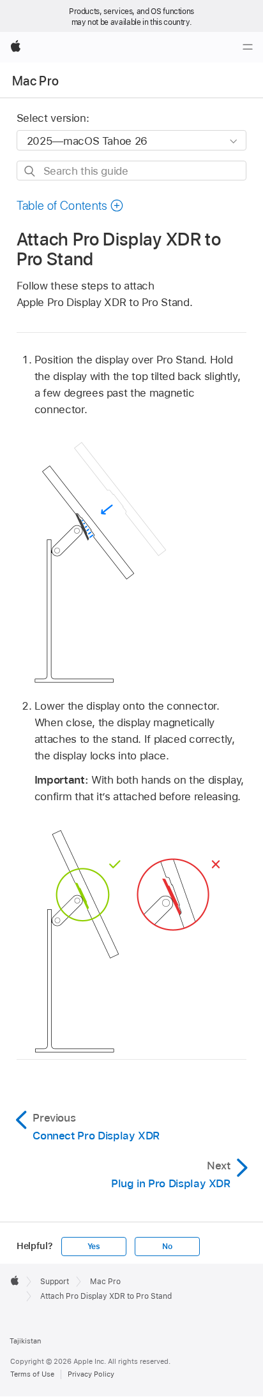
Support (54, 1281)
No (167, 1246)
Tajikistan (25, 1340)
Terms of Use (32, 1374)
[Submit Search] (30, 171)
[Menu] (247, 47)
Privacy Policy (91, 1374)
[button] (70, 205)
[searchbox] (132, 170)
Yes (93, 1246)
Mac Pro (35, 81)
